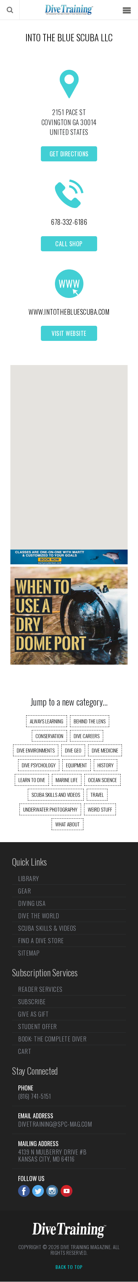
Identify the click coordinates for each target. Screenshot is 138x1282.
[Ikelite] (69, 662)
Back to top (69, 1267)
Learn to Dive (31, 779)
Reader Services (40, 989)
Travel (97, 794)
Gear (24, 890)
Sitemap (29, 952)
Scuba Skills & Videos (47, 928)
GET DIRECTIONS (69, 153)
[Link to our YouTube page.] (66, 1191)
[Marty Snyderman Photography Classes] (69, 562)
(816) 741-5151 (34, 1096)
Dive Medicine (105, 750)
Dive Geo (73, 750)
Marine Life (67, 779)
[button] (69, 451)
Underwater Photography (50, 809)
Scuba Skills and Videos (55, 794)
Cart (24, 1051)
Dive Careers (86, 735)
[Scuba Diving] (69, 10)
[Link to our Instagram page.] (52, 1191)
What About (67, 824)
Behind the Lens (90, 721)
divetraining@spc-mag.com (55, 1124)
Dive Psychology (39, 765)
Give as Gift (33, 1014)
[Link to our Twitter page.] (38, 1191)
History (105, 765)
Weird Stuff (100, 809)
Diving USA (32, 903)
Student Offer (37, 1026)
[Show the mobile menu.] (126, 10)
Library (28, 879)
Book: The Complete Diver (52, 1038)
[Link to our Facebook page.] (24, 1191)
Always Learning (46, 721)
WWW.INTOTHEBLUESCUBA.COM (69, 312)
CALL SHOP (69, 243)
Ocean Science (102, 779)
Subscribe (32, 1001)
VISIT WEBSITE (69, 333)
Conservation (49, 735)
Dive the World (38, 915)
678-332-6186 (69, 222)
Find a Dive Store (41, 940)
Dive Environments (36, 750)
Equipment (76, 765)
